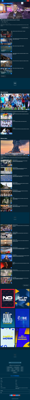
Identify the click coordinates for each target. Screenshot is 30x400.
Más (1, 392)
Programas (16, 386)
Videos (1, 386)
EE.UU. (13, 197)
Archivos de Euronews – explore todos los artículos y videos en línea (21, 388)
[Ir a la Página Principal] (3, 1)
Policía (22, 370)
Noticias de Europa (15, 167)
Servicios (2, 390)
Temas (1, 378)
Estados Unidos (13, 370)
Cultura (16, 384)
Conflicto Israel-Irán (9, 367)
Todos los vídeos (26, 285)
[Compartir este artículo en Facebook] (1, 22)
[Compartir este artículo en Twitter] (2, 22)
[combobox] (15, 362)
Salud (18, 370)
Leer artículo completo (25, 27)
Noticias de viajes (15, 239)
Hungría (14, 262)
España (22, 367)
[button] (3, 76)
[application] (15, 10)
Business (2, 381)
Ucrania (8, 370)
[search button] (20, 362)
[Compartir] (4, 22)
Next (1, 383)
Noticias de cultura (15, 232)
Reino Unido (15, 372)
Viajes (1, 384)
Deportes (2, 110)
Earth (16, 381)
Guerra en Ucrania (16, 367)
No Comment (14, 277)
